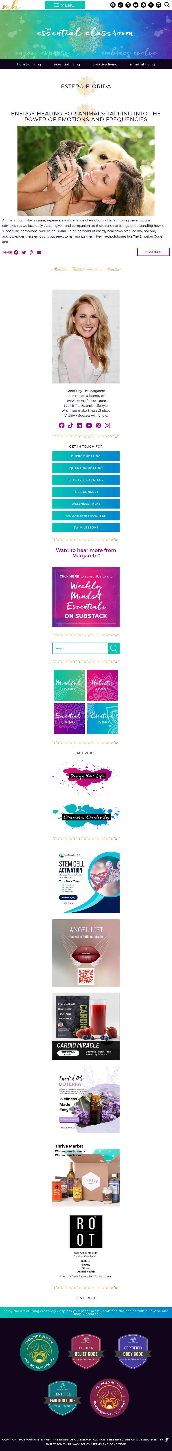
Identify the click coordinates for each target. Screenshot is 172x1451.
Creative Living (105, 64)
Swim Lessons (86, 527)
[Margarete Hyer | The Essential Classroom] (11, 7)
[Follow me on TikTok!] (120, 5)
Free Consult (86, 492)
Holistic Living (29, 64)
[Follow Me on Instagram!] (151, 5)
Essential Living (67, 64)
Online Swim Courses (86, 515)
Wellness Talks (86, 503)
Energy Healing (86, 456)
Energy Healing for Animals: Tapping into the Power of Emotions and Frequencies (86, 116)
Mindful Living (142, 64)
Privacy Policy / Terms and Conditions (97, 1444)
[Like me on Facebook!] (113, 5)
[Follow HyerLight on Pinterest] (143, 5)
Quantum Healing (86, 468)
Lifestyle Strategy (86, 480)
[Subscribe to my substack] (158, 5)
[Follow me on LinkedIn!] (128, 5)
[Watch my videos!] (135, 5)
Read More (153, 251)
